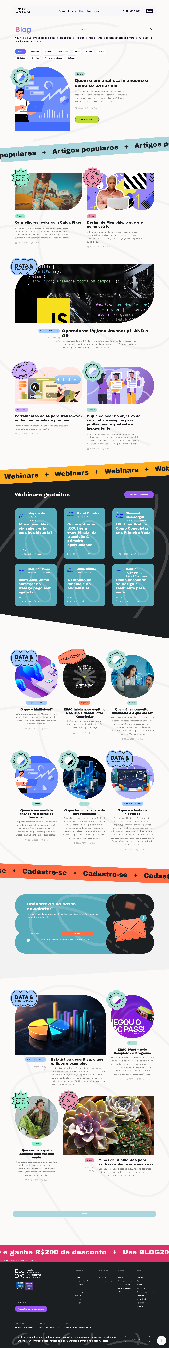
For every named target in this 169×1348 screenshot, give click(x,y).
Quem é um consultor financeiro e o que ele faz (132, 711)
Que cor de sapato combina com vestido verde (36, 1154)
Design (77, 52)
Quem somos (92, 11)
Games (101, 52)
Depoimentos (63, 52)
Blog (81, 11)
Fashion (89, 52)
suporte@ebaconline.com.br (77, 1327)
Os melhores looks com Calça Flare (48, 222)
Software (71, 58)
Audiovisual (34, 52)
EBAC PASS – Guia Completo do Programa (132, 1051)
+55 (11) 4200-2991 (25, 1327)
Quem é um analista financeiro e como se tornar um (111, 83)
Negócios (35, 58)
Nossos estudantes (124, 1288)
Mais (84, 1213)
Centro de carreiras (124, 1281)
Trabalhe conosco (124, 1284)
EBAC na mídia (123, 1292)
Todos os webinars (139, 494)
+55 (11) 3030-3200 (131, 11)
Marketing (21, 58)
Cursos (61, 11)
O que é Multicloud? (36, 709)
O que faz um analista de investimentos (84, 812)
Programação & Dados (53, 58)
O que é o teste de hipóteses (132, 812)
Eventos (72, 11)
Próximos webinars (104, 1277)
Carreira (48, 52)
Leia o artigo (87, 119)
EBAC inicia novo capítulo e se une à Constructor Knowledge (84, 713)
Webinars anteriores (105, 1281)
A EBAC (120, 1277)
